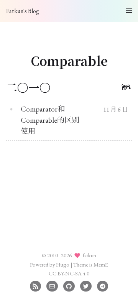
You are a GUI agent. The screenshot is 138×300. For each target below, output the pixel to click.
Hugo (62, 264)
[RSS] (35, 285)
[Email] (52, 285)
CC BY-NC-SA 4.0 (69, 273)
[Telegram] (102, 285)
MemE (101, 264)
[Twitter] (85, 285)
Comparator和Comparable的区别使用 (50, 120)
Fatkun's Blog (22, 11)
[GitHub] (68, 285)
